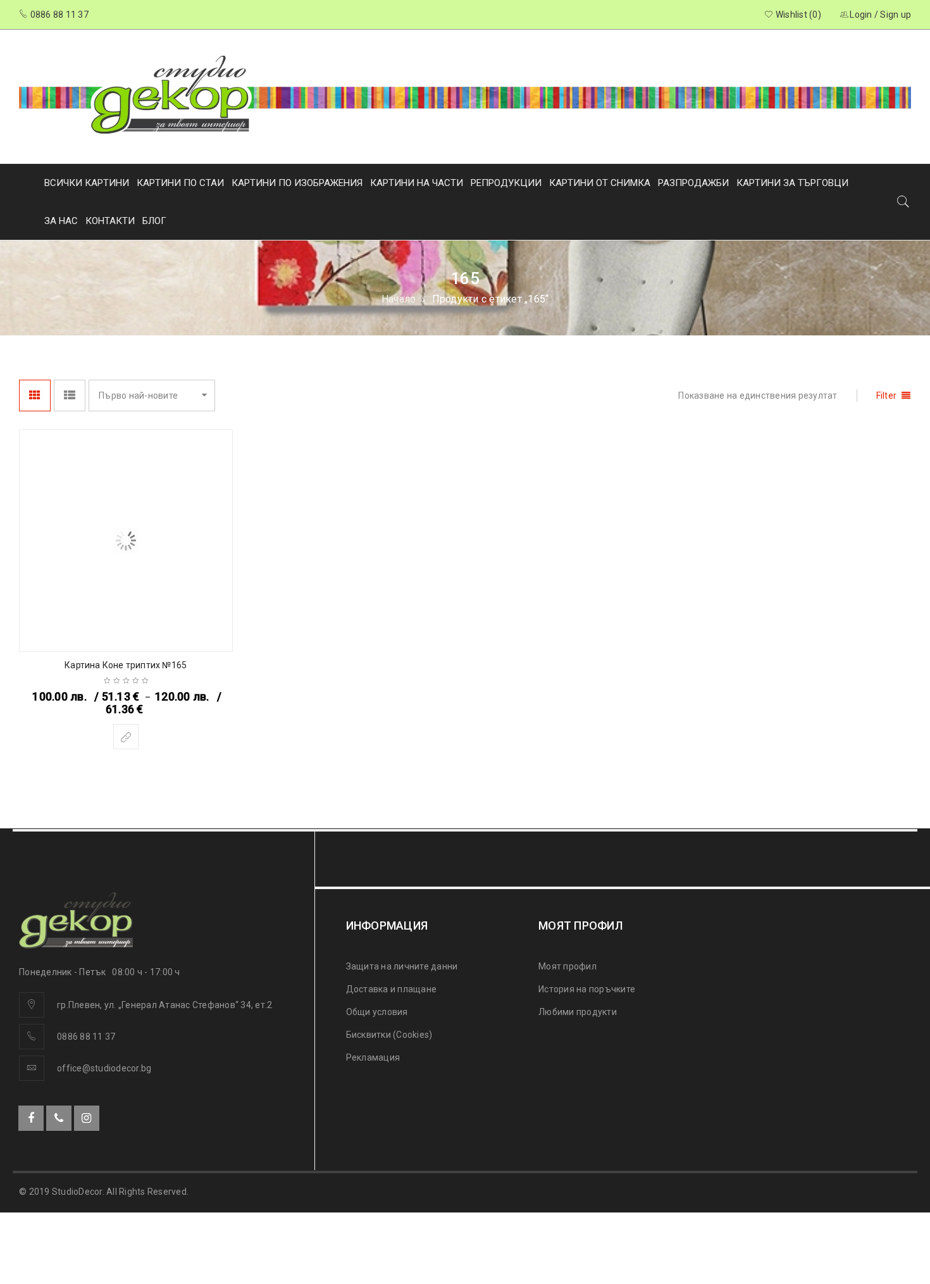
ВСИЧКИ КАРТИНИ (86, 183)
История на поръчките (586, 989)
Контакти (110, 221)
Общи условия (377, 1012)
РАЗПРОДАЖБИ (693, 183)
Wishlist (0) (797, 14)
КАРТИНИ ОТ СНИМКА (599, 183)
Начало (398, 299)
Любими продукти (577, 1012)
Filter (886, 395)
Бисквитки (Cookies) (389, 1035)
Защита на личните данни (402, 966)
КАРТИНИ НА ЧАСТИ (416, 183)
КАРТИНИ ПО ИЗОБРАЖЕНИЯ (297, 183)
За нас (61, 221)
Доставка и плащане (391, 989)
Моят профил (567, 966)
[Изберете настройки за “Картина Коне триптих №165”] (126, 736)
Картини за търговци (792, 183)
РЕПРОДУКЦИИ (506, 183)
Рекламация (373, 1057)
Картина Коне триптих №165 (126, 665)
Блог (154, 221)
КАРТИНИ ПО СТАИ (180, 183)
